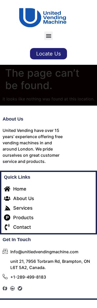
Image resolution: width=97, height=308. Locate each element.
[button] (48, 35)
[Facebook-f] (5, 288)
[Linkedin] (12, 288)
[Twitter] (20, 288)
